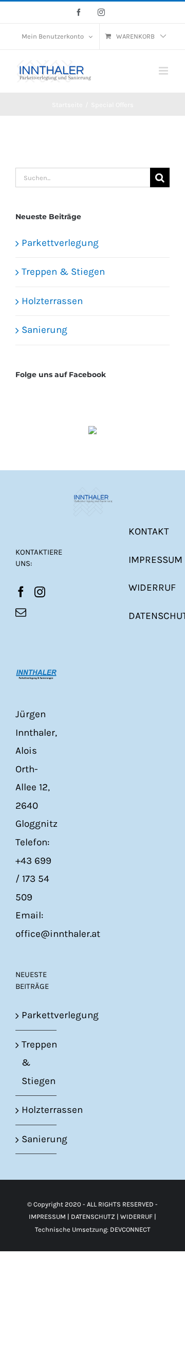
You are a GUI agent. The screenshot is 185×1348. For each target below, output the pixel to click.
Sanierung (44, 329)
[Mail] (20, 612)
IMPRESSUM (155, 559)
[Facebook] (20, 592)
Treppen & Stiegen (63, 271)
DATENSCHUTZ (93, 1216)
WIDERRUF (152, 587)
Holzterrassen (52, 301)
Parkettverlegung (60, 243)
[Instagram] (39, 592)
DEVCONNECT (130, 1229)
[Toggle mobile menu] (164, 70)
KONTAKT (148, 531)
